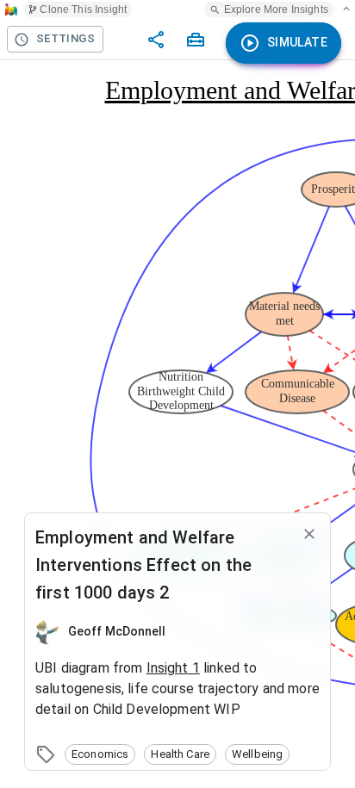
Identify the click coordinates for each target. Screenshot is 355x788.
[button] (100, 754)
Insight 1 (173, 668)
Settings (65, 38)
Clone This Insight (83, 9)
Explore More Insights (276, 9)
